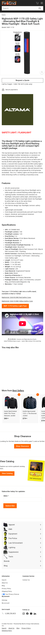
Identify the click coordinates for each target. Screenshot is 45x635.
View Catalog (7, 473)
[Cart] (37, 3)
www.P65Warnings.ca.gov (12, 341)
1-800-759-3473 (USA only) (22, 84)
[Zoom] (42, 72)
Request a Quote (22, 80)
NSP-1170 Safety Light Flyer (15, 306)
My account (5, 603)
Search (4, 580)
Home (4, 15)
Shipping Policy (7, 591)
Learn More (25, 341)
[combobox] (22, 8)
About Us (5, 583)
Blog (3, 585)
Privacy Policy (6, 588)
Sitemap (4, 600)
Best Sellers (18, 390)
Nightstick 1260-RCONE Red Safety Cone (16, 297)
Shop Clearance (22, 446)
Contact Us (26, 580)
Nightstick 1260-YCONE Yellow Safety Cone (17, 301)
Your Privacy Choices (12, 594)
